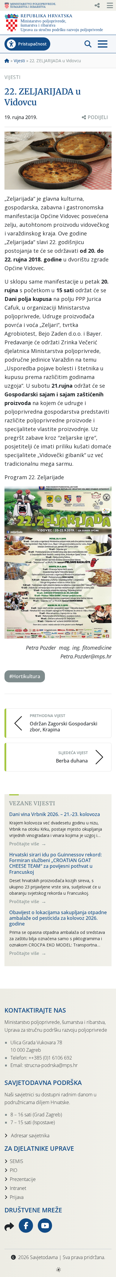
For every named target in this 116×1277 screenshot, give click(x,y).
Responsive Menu (97, 5)
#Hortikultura (24, 676)
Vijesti (19, 60)
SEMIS (16, 1161)
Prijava (16, 1197)
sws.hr (58, 1269)
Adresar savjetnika (29, 1135)
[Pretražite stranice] (88, 44)
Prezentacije (23, 1179)
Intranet (18, 1188)
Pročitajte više (24, 844)
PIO (13, 1170)
